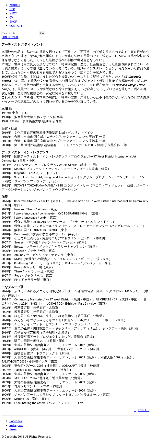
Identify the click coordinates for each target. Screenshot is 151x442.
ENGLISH (143, 410)
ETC (12, 9)
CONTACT (15, 26)
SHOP (13, 22)
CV (11, 18)
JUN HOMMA (10, 37)
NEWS (13, 13)
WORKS (14, 5)
